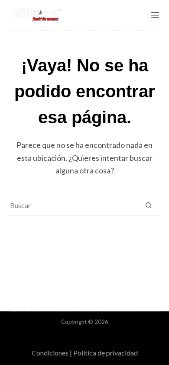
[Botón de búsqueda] (148, 205)
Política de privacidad (105, 353)
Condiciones (50, 353)
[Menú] (155, 15)
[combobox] (74, 205)
